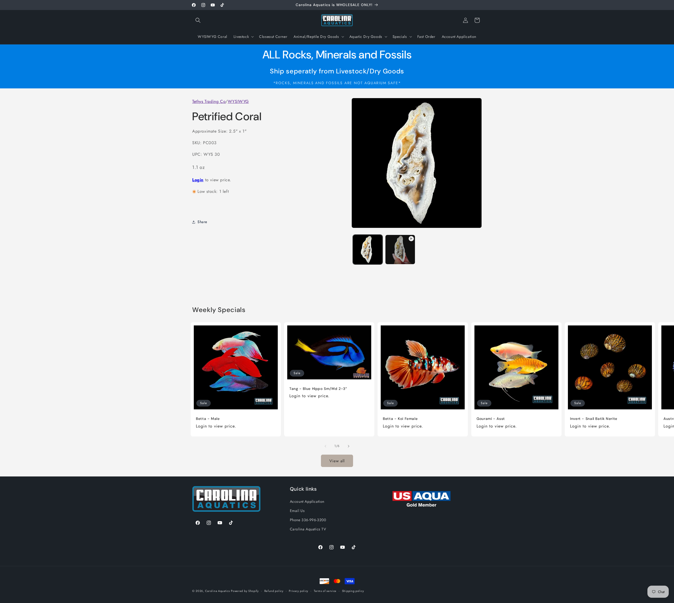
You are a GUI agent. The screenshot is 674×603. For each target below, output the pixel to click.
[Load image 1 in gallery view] (368, 249)
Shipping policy (353, 591)
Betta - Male (208, 418)
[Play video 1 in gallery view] (400, 249)
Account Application (307, 501)
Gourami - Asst (491, 418)
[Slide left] (325, 446)
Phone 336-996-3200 (308, 519)
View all (337, 461)
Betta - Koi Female (400, 418)
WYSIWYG (238, 101)
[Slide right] (348, 446)
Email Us (297, 510)
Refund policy (274, 591)
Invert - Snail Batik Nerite (593, 418)
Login (198, 180)
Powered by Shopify (245, 591)
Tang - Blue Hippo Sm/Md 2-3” (318, 388)
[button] (198, 20)
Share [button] (202, 222)
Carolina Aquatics (217, 591)
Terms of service (325, 591)
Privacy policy (298, 591)
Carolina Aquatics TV (308, 528)
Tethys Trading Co (208, 101)
